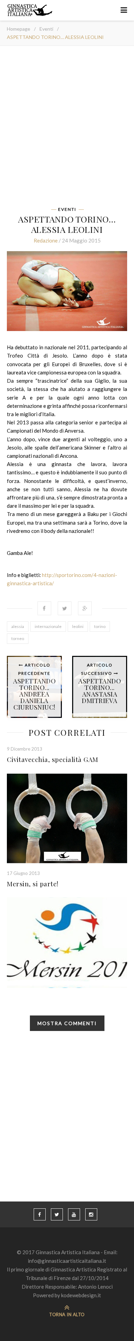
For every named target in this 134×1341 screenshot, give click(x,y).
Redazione (46, 240)
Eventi (46, 29)
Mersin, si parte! (32, 883)
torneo (17, 638)
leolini (77, 626)
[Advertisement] (67, 128)
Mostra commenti (67, 1023)
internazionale (48, 626)
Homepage (18, 29)
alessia (17, 626)
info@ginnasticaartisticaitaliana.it (67, 1261)
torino (99, 626)
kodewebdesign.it (81, 1295)
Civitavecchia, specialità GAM (52, 759)
